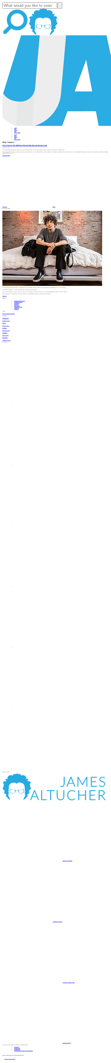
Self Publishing (18, 306)
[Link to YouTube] (44, 647)
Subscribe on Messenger (67, 860)
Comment (8, 155)
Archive (53, 206)
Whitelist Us (16, 1047)
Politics (16, 309)
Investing (17, 303)
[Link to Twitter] (44, 586)
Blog (15, 128)
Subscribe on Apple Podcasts (69, 982)
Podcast (15, 130)
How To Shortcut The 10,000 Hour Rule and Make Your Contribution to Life (24, 145)
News (15, 131)
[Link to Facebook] (44, 404)
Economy (17, 305)
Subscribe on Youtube (57, 921)
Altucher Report (17, 132)
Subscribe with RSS (66, 1042)
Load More (4, 206)
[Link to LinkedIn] (44, 526)
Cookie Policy (17, 1049)
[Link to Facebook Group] (44, 465)
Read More (4, 155)
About (15, 127)
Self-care (16, 304)
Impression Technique (19, 300)
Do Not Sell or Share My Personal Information (23, 1050)
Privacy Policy (17, 1048)
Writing (16, 307)
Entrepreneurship (18, 301)
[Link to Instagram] (44, 769)
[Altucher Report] (43, 34)
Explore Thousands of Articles (8, 313)
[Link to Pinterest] (44, 708)
